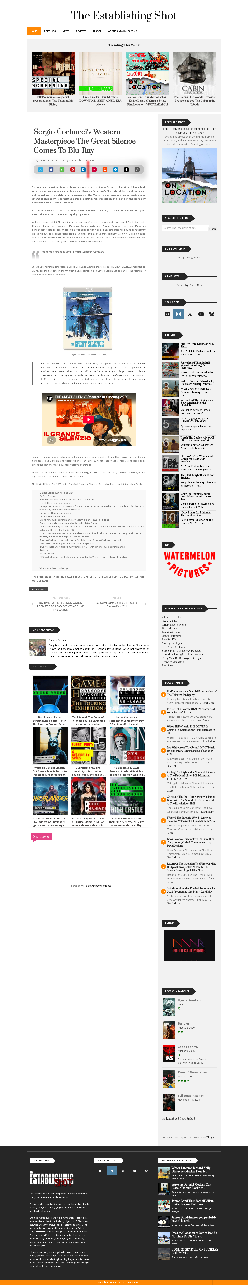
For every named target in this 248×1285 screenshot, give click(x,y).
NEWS (65, 31)
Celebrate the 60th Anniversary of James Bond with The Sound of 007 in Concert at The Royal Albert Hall (191, 804)
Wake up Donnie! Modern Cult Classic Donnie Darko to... (196, 500)
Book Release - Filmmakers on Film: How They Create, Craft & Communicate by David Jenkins (190, 846)
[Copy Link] (137, 173)
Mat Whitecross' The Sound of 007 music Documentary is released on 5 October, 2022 (191, 755)
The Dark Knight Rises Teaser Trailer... (198, 480)
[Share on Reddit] (105, 173)
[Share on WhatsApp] (62, 173)
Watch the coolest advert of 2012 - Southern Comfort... (197, 443)
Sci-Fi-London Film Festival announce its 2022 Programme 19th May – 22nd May (191, 894)
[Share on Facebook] (51, 173)
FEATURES (50, 31)
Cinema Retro (170, 624)
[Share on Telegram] (115, 173)
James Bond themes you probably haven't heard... (194, 1223)
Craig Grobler (59, 644)
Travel (97, 31)
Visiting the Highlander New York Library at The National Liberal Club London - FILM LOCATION (191, 779)
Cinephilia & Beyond (174, 628)
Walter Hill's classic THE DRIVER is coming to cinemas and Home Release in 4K (191, 734)
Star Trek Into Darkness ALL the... (197, 349)
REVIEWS (81, 31)
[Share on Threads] (126, 173)
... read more (207, 706)
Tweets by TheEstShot (189, 289)
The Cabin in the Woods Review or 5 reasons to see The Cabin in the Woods (100, 100)
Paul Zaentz (169, 669)
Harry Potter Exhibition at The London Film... (196, 518)
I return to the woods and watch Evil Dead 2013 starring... (197, 463)
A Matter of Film (171, 621)
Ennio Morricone (38, 592)
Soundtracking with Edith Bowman (182, 658)
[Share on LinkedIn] (83, 173)
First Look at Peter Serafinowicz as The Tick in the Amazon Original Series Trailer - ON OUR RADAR (49, 726)
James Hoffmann (172, 639)
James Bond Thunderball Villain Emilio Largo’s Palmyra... (195, 369)
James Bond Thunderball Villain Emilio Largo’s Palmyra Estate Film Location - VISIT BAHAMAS (53, 100)
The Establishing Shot (124, 16)
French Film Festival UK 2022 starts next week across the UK (191, 714)
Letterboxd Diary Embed (180, 1122)
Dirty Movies (169, 632)
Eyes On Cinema (171, 636)
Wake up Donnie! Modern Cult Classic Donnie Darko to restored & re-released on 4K (49, 776)
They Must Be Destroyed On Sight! (182, 662)
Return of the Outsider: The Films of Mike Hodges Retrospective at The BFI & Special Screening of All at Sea (191, 871)
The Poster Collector (174, 650)
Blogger (210, 1141)
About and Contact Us (122, 31)
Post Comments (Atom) (98, 889)
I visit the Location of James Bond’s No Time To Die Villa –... (194, 1238)
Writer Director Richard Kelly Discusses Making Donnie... (197, 386)
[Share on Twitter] (40, 173)
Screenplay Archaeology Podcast (181, 654)
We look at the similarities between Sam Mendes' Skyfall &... (197, 406)
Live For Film (169, 643)
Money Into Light (172, 647)
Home (33, 31)
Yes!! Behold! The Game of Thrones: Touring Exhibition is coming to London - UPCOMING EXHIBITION (88, 726)
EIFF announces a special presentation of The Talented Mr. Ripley (191, 697)
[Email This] (94, 173)
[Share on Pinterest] (72, 173)
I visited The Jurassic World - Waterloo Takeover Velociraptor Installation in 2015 (191, 823)
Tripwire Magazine (173, 665)
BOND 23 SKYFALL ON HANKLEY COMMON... (195, 424)
